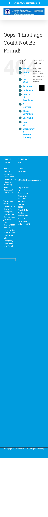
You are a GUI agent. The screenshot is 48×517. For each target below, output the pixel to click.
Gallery (6, 187)
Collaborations (30, 90)
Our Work (25, 81)
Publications (8, 176)
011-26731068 (22, 170)
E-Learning (8, 182)
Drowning (28, 117)
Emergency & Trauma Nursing (28, 133)
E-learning (27, 105)
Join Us (25, 123)
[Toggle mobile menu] (44, 16)
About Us (26, 74)
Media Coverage (28, 112)
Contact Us (8, 192)
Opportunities (9, 190)
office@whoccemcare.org (26, 2)
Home (26, 68)
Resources (28, 86)
